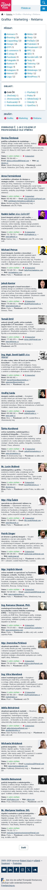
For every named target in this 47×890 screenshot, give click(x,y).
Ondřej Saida (8, 392)
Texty (29, 60)
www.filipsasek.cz (12, 523)
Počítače (31, 41)
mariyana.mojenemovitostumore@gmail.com (23, 833)
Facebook (11, 57)
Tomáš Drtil (7, 318)
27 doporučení (30, 449)
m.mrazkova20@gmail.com (34, 764)
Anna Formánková (11, 175)
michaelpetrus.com (15, 272)
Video (29, 67)
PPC (29, 51)
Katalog (9, 14)
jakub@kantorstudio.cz (32, 304)
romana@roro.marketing (33, 628)
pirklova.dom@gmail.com (33, 663)
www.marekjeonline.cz (16, 594)
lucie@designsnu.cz (31, 485)
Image (9, 67)
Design (10, 44)
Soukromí (5, 863)
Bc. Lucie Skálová (10, 466)
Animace (11, 34)
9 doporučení (29, 482)
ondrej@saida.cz (30, 413)
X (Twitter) (28, 870)
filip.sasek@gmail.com (32, 520)
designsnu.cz (10, 487)
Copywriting (12, 41)
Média (30, 34)
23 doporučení (30, 337)
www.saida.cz (11, 416)
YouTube (4, 870)
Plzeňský (31, 92)
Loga (9, 77)
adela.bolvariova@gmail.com (17, 728)
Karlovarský (12, 102)
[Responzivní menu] (43, 8)
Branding (11, 37)
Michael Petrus (9, 249)
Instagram (11, 70)
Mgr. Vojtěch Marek (11, 569)
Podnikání (31, 44)
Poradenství (32, 47)
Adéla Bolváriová (10, 707)
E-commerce (12, 51)
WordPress (32, 77)
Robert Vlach (26, 861)
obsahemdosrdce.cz (13, 730)
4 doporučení (29, 156)
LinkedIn (10, 870)
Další (23, 848)
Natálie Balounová (11, 779)
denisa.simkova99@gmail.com (18, 161)
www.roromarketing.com (14, 630)
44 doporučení (30, 268)
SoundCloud (35, 870)
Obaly (29, 37)
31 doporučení (30, 232)
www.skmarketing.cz (13, 453)
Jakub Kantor (8, 283)
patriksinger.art (13, 556)
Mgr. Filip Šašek (9, 499)
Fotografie (11, 60)
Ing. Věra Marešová (11, 674)
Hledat (43, 2)
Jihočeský (11, 96)
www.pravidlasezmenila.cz (15, 382)
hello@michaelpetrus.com (33, 270)
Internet (10, 73)
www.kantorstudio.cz (13, 306)
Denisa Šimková (9, 137)
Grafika (10, 118)
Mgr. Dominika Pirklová (13, 642)
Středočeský (32, 99)
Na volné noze (2, 14)
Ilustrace (10, 64)
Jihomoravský (13, 99)
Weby (29, 73)
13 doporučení (30, 692)
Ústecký (30, 102)
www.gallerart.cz (11, 237)
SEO (29, 54)
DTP (9, 47)
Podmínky (17, 863)
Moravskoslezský (14, 105)
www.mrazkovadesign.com (18, 766)
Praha (30, 96)
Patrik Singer (8, 533)
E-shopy (10, 54)
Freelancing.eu (3, 879)
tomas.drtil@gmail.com (32, 339)
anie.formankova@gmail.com (34, 199)
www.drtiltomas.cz (12, 342)
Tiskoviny (31, 64)
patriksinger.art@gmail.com (34, 554)
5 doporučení (29, 196)
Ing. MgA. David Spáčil (15, 356)
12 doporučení (30, 411)
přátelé (37, 861)
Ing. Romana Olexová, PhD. (15, 605)
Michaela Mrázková (11, 743)
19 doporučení (30, 301)
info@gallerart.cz (30, 234)
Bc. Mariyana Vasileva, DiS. (15, 810)
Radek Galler (15, 213)
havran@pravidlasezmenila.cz (18, 380)
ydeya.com (31, 799)
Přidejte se (26, 8)
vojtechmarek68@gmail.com (34, 592)
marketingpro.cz (11, 697)
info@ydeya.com (13, 799)
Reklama (37, 118)
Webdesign (32, 70)
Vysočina (31, 105)
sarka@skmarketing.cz (32, 451)
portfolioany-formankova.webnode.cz (21, 201)
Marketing (23, 118)
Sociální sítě (32, 57)
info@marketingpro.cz (32, 695)
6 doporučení (29, 552)
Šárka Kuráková (9, 428)
